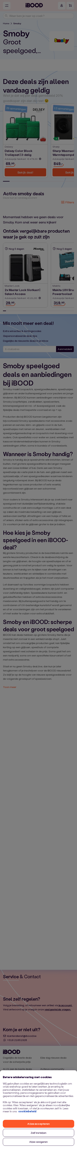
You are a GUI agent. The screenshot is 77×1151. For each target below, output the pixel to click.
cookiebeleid (27, 1111)
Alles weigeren (38, 1141)
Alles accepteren (38, 1123)
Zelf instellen (39, 1132)
